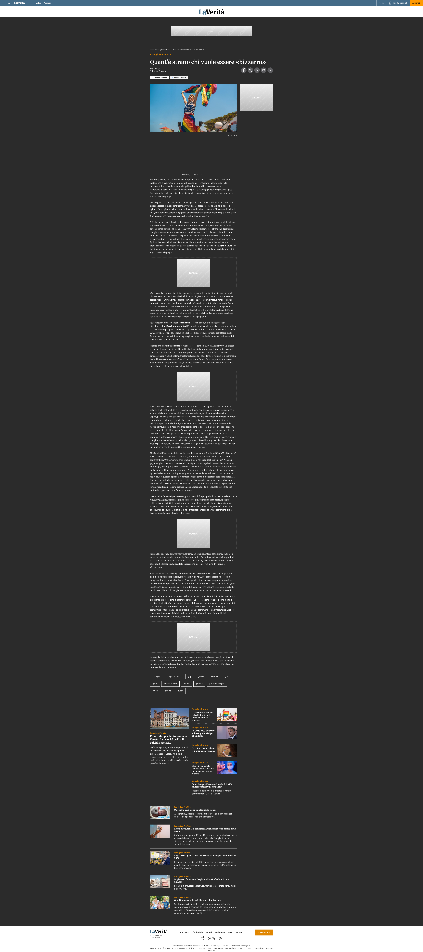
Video (38, 3)
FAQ (230, 932)
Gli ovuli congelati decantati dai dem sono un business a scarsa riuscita (203, 770)
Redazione (220, 932)
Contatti (238, 932)
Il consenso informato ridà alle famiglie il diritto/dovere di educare (202, 716)
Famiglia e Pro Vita (163, 50)
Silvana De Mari (159, 71)
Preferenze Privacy (236, 948)
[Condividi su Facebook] (244, 70)
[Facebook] (203, 938)
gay (189, 676)
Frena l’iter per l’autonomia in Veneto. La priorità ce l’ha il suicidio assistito (168, 739)
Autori (209, 932)
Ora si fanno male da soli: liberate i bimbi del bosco (198, 900)
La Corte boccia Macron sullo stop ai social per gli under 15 (203, 733)
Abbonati (416, 3)
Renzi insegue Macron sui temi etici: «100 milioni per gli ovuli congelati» (212, 785)
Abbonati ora (264, 932)
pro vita (199, 684)
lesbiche (214, 676)
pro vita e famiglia (216, 684)
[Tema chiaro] (379, 3)
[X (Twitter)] (209, 938)
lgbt (226, 676)
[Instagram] (214, 938)
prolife (155, 691)
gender (201, 676)
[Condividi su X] (250, 70)
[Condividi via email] (263, 70)
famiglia (156, 676)
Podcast (47, 3)
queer (180, 691)
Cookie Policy (223, 948)
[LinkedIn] (220, 938)
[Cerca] (9, 3)
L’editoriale (197, 932)
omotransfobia (170, 684)
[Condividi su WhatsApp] (257, 70)
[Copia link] (270, 70)
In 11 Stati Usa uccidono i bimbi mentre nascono (203, 749)
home (152, 50)
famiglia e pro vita (173, 676)
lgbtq (155, 684)
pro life (186, 684)
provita (168, 691)
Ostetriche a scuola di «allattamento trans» (195, 810)
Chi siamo (184, 932)
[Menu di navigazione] (3, 3)
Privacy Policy (212, 948)
